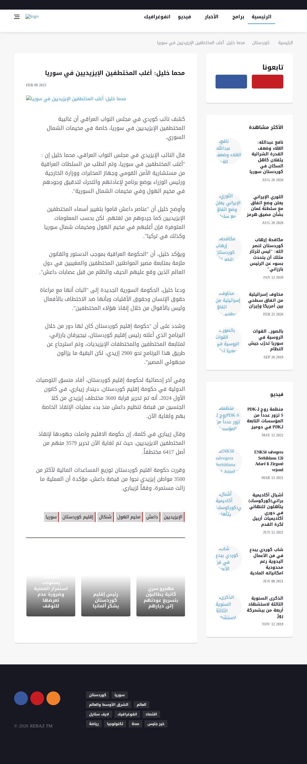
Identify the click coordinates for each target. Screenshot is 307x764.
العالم (141, 704)
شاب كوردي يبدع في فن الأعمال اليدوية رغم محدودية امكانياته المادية (266, 561)
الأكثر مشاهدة (266, 127)
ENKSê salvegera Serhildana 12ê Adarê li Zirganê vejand (268, 461)
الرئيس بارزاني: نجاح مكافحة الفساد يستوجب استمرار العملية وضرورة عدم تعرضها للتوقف (51, 585)
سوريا (51, 517)
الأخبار (212, 16)
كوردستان (261, 43)
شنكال (105, 517)
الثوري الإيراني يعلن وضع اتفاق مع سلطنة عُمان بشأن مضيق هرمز (265, 206)
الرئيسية (262, 16)
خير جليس (156, 724)
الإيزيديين (173, 517)
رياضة (94, 724)
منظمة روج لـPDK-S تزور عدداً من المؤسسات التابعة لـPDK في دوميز (265, 418)
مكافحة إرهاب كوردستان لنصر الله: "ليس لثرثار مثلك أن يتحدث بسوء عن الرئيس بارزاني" (266, 254)
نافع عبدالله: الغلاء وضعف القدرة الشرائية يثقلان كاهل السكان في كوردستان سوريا (266, 157)
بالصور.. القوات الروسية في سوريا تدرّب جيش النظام (265, 340)
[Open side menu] (16, 17)
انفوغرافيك (157, 16)
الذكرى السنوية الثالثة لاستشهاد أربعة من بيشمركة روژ (265, 607)
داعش (152, 517)
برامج (238, 16)
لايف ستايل (99, 714)
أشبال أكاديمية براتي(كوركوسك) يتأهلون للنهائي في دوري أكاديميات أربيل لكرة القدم (266, 510)
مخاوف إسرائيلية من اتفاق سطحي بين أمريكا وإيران (265, 300)
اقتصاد (151, 714)
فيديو (184, 16)
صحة (135, 724)
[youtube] (291, 5)
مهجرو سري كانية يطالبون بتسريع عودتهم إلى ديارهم (161, 597)
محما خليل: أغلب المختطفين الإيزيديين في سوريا (201, 43)
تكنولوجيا (115, 724)
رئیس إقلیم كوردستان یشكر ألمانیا (106, 600)
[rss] (53, 698)
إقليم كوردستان (77, 517)
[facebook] (283, 5)
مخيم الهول (129, 517)
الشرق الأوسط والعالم (108, 704)
